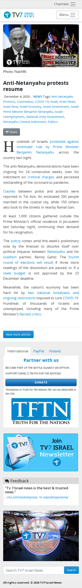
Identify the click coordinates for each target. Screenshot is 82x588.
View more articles (18, 334)
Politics (53, 122)
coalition (10, 257)
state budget (14, 273)
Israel (54, 102)
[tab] (18, 351)
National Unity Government (45, 117)
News (37, 96)
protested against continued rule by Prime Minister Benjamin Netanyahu (48, 147)
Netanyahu (55, 251)
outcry (16, 241)
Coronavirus (25, 102)
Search (71, 570)
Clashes (9, 191)
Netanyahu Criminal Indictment (24, 122)
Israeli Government (56, 107)
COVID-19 (42, 102)
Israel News (67, 102)
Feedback (19, 481)
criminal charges (41, 177)
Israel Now (10, 107)
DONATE (41, 382)
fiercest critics (30, 314)
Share (13, 132)
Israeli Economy (30, 107)
